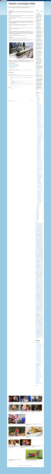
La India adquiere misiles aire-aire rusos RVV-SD (39, 126)
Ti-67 (40, 325)
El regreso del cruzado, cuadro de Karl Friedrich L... (39, 173)
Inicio (21, 100)
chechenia (37, 247)
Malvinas (38, 289)
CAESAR (37, 244)
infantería (41, 273)
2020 (37, 212)
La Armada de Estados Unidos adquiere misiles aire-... (39, 184)
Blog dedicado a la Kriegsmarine (38, 368)
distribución (38, 252)
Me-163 (36, 291)
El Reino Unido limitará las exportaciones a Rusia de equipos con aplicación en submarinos (39, 359)
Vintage (36, 334)
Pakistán (37, 305)
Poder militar (37, 378)
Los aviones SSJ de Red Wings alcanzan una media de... (39, 178)
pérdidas (38, 306)
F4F (38, 262)
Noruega (39, 301)
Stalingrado (38, 317)
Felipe (36, 25)
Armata (37, 234)
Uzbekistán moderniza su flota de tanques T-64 (39, 185)
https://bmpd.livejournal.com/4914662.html (13, 66)
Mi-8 (40, 293)
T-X (37, 323)
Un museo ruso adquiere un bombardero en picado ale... (39, 191)
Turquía (40, 329)
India (10, 70)
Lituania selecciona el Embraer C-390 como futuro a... (39, 146)
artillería (41, 234)
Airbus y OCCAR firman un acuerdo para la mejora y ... (39, 134)
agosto (37, 101)
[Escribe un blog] (16, 69)
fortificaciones (40, 264)
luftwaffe (40, 286)
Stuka (40, 317)
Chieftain (40, 247)
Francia (38, 265)
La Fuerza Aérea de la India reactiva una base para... (39, 135)
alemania (37, 229)
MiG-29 (37, 295)
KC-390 (40, 280)
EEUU (40, 253)
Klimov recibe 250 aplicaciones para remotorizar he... (39, 155)
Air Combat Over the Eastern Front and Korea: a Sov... (39, 203)
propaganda (38, 308)
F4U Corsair (41, 262)
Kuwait (37, 283)
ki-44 (39, 281)
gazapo (36, 266)
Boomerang (40, 241)
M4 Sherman (38, 288)
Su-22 (36, 318)
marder (36, 290)
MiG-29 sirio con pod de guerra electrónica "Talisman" (39, 347)
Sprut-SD (37, 316)
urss (41, 331)
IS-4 (38, 274)
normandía (37, 301)
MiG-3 (39, 295)
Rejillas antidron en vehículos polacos (39, 199)
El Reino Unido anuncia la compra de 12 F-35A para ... (39, 124)
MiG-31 (41, 295)
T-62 (37, 322)
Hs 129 (38, 269)
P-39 (36, 303)
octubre (38, 99)
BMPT (37, 241)
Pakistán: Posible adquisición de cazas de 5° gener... (39, 123)
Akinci (41, 228)
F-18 (38, 261)
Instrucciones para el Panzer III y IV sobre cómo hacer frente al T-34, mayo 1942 (39, 346)
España (40, 256)
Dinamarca (37, 251)
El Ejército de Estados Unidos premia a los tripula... (39, 157)
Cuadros (36, 250)
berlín (36, 240)
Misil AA (36, 297)
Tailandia (40, 323)
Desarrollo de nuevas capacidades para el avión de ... (39, 121)
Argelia (36, 233)
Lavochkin (39, 284)
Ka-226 (40, 278)
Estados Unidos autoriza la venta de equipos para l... (39, 189)
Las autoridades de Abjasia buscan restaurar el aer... (39, 132)
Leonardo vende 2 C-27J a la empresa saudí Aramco (39, 144)
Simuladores (41, 315)
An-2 (39, 230)
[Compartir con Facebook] (17, 69)
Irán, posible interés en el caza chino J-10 (39, 111)
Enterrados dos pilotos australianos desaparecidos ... (39, 142)
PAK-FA (39, 304)
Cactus (36, 50)
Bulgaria (36, 243)
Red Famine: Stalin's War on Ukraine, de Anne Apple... (39, 115)
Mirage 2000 (37, 296)
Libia (40, 285)
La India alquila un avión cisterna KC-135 (39, 197)
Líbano (38, 285)
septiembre (38, 100)
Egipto (40, 254)
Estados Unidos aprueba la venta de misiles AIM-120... (39, 117)
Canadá (37, 245)
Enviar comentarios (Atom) (14, 101)
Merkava (41, 291)
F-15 (41, 260)
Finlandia (37, 264)
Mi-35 (37, 293)
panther (40, 305)
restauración (41, 310)
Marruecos (39, 290)
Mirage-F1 (41, 296)
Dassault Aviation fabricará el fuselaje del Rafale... (39, 176)
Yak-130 (36, 336)
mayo (37, 204)
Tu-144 (38, 327)
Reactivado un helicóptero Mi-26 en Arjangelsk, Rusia (39, 119)
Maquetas (41, 289)
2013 (37, 218)
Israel (36, 275)
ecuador (37, 253)
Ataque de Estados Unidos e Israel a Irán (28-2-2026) (39, 360)
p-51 (41, 303)
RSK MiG (40, 312)
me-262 (38, 291)
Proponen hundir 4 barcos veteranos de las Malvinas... (39, 113)
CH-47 (36, 246)
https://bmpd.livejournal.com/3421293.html (13, 64)
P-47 (39, 303)
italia (38, 275)
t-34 (38, 321)
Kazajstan (37, 280)
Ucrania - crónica (40, 330)
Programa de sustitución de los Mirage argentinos (39, 356)
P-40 (37, 303)
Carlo (36, 18)
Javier (36, 54)
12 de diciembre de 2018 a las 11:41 (14, 74)
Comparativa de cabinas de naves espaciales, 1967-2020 (39, 344)
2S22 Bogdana (37, 223)
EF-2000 (37, 254)
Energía (40, 255)
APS (39, 232)
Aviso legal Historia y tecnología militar (38, 364)
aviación (37, 235)
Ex (10, 74)
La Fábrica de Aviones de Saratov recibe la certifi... (39, 168)
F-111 (37, 260)
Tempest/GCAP (37, 325)
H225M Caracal (37, 267)
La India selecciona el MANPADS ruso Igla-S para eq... (39, 104)
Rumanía (37, 313)
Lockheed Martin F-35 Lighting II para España (38, 354)
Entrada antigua (31, 100)
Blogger (31, 465)
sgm (37, 315)
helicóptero (39, 268)
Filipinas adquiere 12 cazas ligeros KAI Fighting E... (39, 175)
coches (40, 248)
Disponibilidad (41, 251)
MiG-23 (37, 294)
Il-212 (40, 271)
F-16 (36, 261)
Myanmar (38, 300)
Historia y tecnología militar (22, 3)
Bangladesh (37, 238)
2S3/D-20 (41, 223)
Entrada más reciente (11, 100)
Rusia (11, 70)
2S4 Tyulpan (37, 224)
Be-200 (37, 239)
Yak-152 (40, 336)
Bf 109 (38, 240)
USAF (36, 332)
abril (37, 205)
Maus (41, 290)
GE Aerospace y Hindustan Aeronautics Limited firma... (39, 106)
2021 (37, 211)
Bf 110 (41, 240)
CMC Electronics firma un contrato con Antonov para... (39, 109)
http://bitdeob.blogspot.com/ (39, 382)
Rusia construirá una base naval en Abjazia (39, 159)
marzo (37, 206)
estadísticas (41, 257)
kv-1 (39, 283)
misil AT (39, 297)
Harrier (40, 267)
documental (41, 252)
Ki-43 (37, 281)
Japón (37, 276)
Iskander (41, 274)
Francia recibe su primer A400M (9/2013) (39, 127)
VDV (39, 333)
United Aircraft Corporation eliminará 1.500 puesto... (39, 138)
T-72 (41, 322)
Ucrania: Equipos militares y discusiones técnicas (39, 351)
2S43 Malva (40, 224)
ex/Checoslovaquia (38, 259)
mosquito (37, 298)
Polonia (40, 307)
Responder (11, 79)
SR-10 (40, 316)
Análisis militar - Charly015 (39, 366)
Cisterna (36, 248)
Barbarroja (40, 238)
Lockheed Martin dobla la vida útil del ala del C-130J (39, 129)
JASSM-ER (41, 276)
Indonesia (38, 273)
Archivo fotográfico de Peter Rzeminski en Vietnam (39, 353)
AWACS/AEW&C (39, 236)
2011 (37, 220)
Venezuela (41, 333)
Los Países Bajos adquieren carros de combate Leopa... (39, 182)
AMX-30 (40, 229)
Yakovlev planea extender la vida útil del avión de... (39, 195)
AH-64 (41, 227)
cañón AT (41, 245)
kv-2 (41, 283)
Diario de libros (37, 370)
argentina (39, 233)
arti (39, 234)
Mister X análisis (38, 379)
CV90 (40, 250)
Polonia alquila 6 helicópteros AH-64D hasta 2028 (39, 140)
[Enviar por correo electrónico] (15, 69)
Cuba (38, 250)
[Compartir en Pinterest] (18, 69)
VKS (38, 335)
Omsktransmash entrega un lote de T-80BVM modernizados (39, 193)
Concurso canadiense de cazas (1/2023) (39, 151)
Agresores (37, 227)
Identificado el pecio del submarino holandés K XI (39, 161)
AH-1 (39, 227)
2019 (37, 213)
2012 (37, 219)
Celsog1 (36, 42)
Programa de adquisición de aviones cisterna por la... (39, 163)
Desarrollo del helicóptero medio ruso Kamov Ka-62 (39, 201)
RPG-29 (36, 312)
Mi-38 (38, 293)
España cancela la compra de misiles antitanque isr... (39, 187)
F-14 (39, 260)
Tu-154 (40, 327)
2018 (37, 214)
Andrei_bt (37, 367)
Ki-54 (40, 281)
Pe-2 (36, 306)
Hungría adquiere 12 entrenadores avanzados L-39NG (39, 180)
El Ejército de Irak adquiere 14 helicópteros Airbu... (39, 167)
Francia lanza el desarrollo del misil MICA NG (39, 107)
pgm (36, 307)
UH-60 (38, 331)
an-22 (41, 230)
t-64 (39, 322)
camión (41, 244)
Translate (41, 93)
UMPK (40, 331)
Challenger (40, 246)
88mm (36, 225)
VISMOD (36, 335)
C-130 (39, 243)
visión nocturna (40, 334)
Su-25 (41, 318)
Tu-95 (36, 328)
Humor (40, 269)
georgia (39, 266)
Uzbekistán (40, 332)
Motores (40, 298)
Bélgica (40, 239)
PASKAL (36, 38)
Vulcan (41, 335)
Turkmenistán (37, 329)
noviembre (38, 98)
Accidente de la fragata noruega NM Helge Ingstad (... (39, 170)
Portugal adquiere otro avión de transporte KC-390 (39, 153)
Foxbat (36, 14)
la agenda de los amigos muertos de (39, 15)
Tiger (41, 325)
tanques (39, 324)
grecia (41, 266)
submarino (40, 320)
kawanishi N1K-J (39, 279)
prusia (41, 308)
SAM (37, 314)
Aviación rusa (37, 369)
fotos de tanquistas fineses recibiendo (39, 35)
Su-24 (39, 318)
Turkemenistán (40, 328)
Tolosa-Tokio (37, 380)
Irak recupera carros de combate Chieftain (39, 137)
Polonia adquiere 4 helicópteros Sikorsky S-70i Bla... (39, 165)
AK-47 (38, 228)
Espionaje (37, 257)
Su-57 (36, 320)
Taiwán (36, 324)
